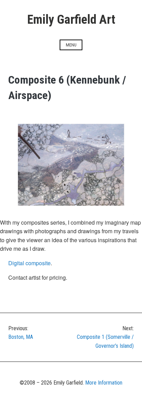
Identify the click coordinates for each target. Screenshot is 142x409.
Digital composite (29, 263)
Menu (71, 44)
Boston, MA (20, 333)
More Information (103, 382)
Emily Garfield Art (71, 19)
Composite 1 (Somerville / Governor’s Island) (105, 337)
